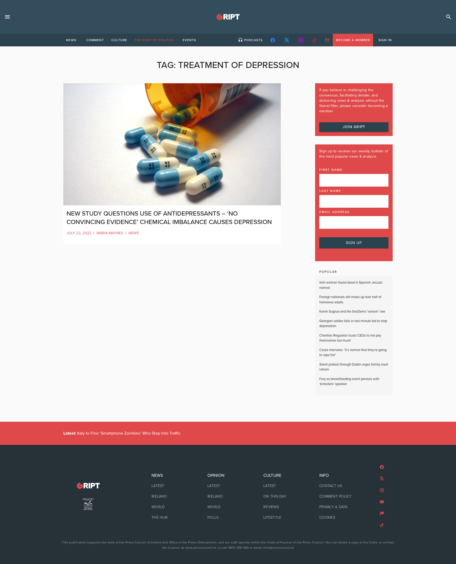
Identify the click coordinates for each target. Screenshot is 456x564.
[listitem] (172, 486)
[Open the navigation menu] (7, 17)
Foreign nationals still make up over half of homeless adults (350, 299)
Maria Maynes (110, 233)
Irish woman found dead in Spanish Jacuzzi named (350, 285)
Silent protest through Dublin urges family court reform (353, 367)
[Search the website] (448, 17)
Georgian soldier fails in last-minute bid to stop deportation (353, 323)
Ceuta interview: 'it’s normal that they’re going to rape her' (353, 352)
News (134, 233)
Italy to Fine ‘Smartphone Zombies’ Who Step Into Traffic (121, 433)
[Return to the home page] (88, 486)
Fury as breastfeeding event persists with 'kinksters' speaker (349, 381)
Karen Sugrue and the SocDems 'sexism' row (352, 311)
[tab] (71, 40)
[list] (172, 496)
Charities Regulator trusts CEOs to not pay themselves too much (350, 338)
